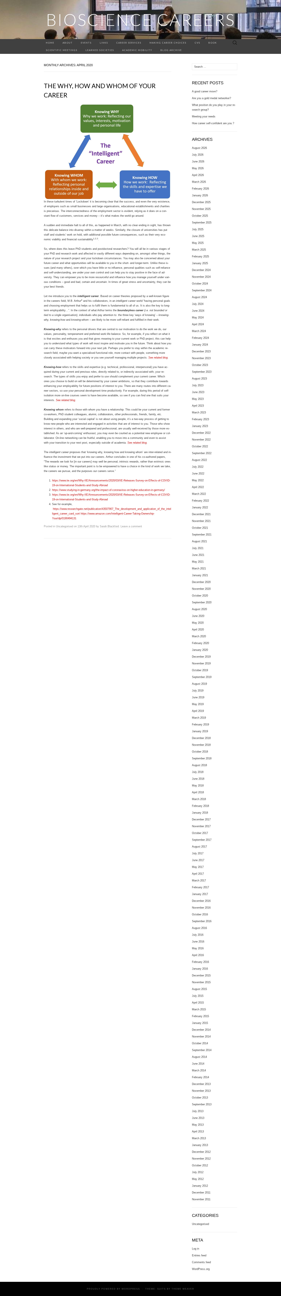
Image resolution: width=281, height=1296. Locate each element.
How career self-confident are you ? (213, 123)
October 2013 (200, 1097)
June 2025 (198, 236)
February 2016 (200, 961)
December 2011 (201, 1192)
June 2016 (198, 941)
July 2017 (197, 853)
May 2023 (198, 398)
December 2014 (201, 1029)
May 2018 (198, 785)
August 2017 (199, 846)
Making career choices (168, 42)
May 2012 (198, 1178)
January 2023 (200, 426)
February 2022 (200, 500)
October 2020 (200, 595)
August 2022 (199, 459)
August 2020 (199, 609)
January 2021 (200, 575)
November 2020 (201, 588)
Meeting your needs (203, 116)
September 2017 (201, 839)
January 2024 (200, 344)
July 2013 (197, 1111)
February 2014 (200, 1077)
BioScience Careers (140, 19)
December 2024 (201, 270)
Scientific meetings (61, 50)
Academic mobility (137, 50)
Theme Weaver (183, 1289)
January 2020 (200, 649)
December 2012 (201, 1151)
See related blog (158, 357)
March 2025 (199, 249)
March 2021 (199, 568)
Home (50, 42)
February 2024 (200, 337)
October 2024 (200, 283)
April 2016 (198, 955)
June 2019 (198, 697)
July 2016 (197, 934)
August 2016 (199, 928)
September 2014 (201, 1050)
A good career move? (204, 91)
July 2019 (197, 690)
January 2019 (200, 731)
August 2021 (199, 541)
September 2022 (201, 453)
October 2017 (200, 833)
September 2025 (201, 222)
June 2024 (198, 310)
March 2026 (199, 181)
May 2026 (198, 168)
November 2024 (201, 276)
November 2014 (201, 1036)
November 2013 (201, 1090)
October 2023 (200, 364)
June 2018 (198, 778)
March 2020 (199, 636)
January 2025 (200, 263)
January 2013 (200, 1145)
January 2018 (200, 812)
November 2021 (201, 521)
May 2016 (198, 948)
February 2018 (200, 805)
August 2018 (199, 765)
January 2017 (200, 894)
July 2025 (197, 229)
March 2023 (199, 412)
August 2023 (199, 378)
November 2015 (201, 982)
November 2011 (201, 1199)
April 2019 (198, 710)
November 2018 (201, 744)
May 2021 (198, 561)
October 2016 (200, 914)
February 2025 (200, 256)
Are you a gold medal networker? (211, 98)
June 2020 (198, 615)
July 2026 (197, 154)
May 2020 (198, 622)
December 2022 (201, 432)
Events (86, 42)
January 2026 (200, 195)
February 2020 (200, 643)
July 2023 (197, 385)
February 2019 (200, 724)
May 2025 (198, 242)
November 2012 (201, 1158)
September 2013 (201, 1104)
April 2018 (198, 792)
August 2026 (199, 147)
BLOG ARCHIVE (171, 50)
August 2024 (199, 297)
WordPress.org (201, 1269)
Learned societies (100, 50)
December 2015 (201, 975)
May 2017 (198, 866)
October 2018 (200, 751)
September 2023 (201, 371)
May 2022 (198, 480)
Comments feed (201, 1262)
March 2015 (199, 1009)
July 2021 (197, 548)
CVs (197, 42)
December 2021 (201, 514)
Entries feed (199, 1255)
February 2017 (200, 887)
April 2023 (198, 405)
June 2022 (198, 473)
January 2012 (200, 1185)
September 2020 (201, 602)
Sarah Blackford (109, 526)
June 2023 (198, 392)
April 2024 (198, 324)
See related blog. (66, 400)
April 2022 (198, 487)
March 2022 (199, 493)
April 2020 (198, 629)
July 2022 (197, 466)
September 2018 (201, 758)
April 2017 (198, 873)
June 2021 (198, 554)
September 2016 (201, 921)
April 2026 (198, 175)
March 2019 (199, 717)
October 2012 (200, 1165)
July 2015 (197, 995)
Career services (128, 42)
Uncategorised (64, 526)
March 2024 (199, 331)
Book (212, 42)
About (68, 42)
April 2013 (198, 1131)
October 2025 (200, 215)
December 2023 (201, 351)
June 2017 (198, 860)
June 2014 (198, 1063)
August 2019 (199, 683)
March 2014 (199, 1070)
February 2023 (200, 419)
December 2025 (201, 202)
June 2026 (198, 161)
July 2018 (197, 771)
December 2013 (201, 1084)
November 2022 (201, 439)
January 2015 (200, 1022)
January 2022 (200, 507)
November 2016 (201, 907)
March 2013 (199, 1138)
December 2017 (201, 819)
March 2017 (199, 880)
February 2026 (200, 188)
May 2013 (198, 1124)
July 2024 (197, 303)
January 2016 (200, 968)
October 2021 (200, 527)
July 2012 (197, 1172)
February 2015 (200, 1016)
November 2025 (201, 208)
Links (104, 42)
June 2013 (198, 1117)
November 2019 (201, 663)
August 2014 (199, 1056)
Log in (195, 1248)
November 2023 (201, 358)
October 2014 (200, 1043)
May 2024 (198, 317)
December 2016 (201, 900)
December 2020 (201, 582)
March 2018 (199, 799)
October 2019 (200, 670)
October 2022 (200, 446)
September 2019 (201, 677)
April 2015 (198, 1002)
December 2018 (201, 738)
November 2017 (201, 826)
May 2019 (198, 704)
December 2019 (201, 656)
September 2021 (201, 534)
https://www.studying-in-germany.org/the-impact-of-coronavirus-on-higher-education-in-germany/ (108, 489)
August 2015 (199, 989)
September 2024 (201, 290)
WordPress (131, 1289)
